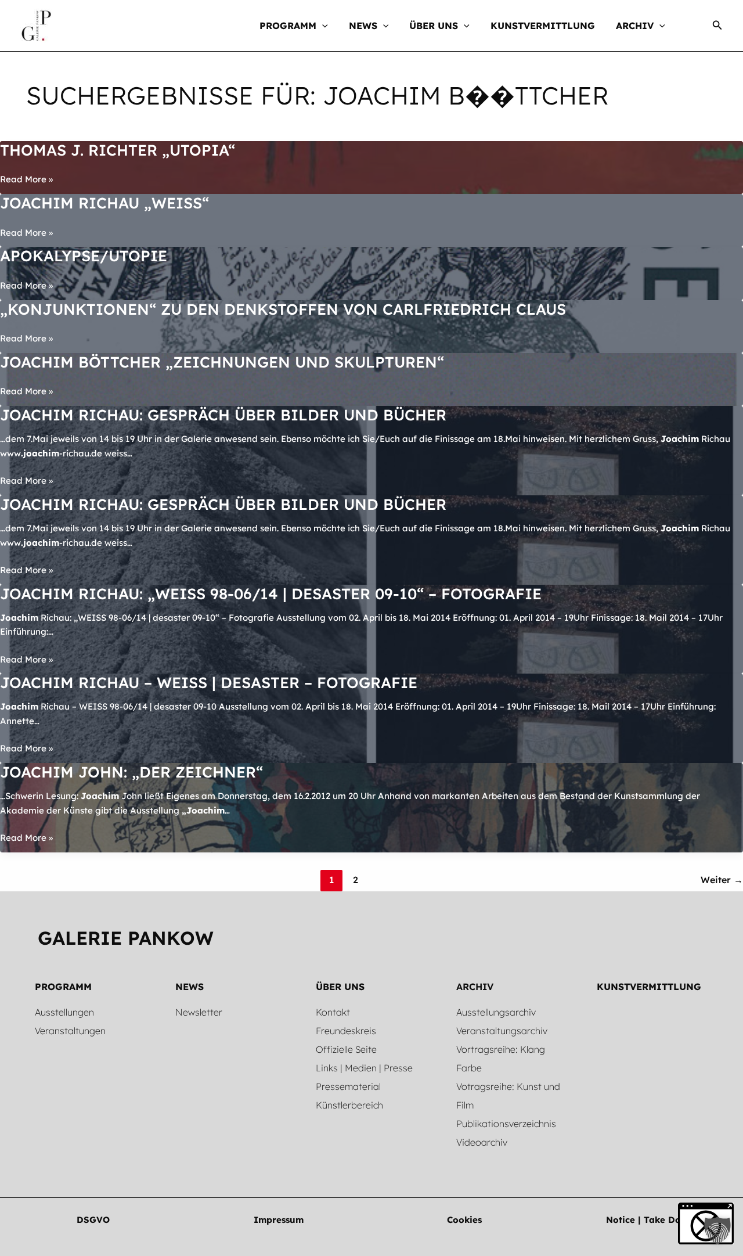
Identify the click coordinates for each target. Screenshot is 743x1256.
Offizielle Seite (346, 1049)
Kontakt (333, 1012)
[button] (322, 25)
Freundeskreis (346, 1031)
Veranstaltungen (70, 1031)
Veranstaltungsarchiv (501, 1031)
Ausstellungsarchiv (496, 1012)
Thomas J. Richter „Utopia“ (117, 150)
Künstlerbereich (349, 1105)
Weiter (722, 880)
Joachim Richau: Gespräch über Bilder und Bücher (223, 414)
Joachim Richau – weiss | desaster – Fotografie (208, 682)
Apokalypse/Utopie (83, 255)
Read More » (26, 180)
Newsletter (198, 1012)
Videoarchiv (481, 1142)
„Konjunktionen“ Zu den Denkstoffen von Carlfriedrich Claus (283, 309)
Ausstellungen (64, 1012)
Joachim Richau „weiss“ (104, 203)
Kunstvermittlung (649, 986)
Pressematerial (348, 1086)
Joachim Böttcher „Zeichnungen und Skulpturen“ (222, 362)
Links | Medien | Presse (364, 1068)
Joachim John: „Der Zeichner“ (131, 772)
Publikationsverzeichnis (506, 1123)
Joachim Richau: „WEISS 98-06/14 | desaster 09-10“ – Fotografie (271, 593)
